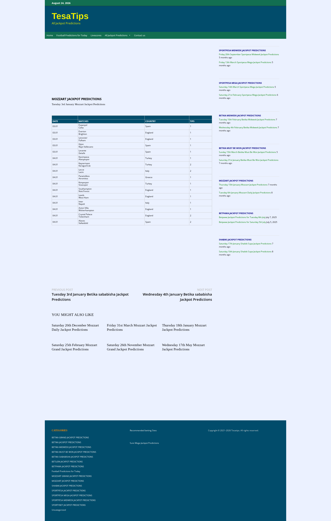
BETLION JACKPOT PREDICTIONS (67, 461)
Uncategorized (59, 509)
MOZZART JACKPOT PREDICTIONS (77, 99)
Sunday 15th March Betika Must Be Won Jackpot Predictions (247, 152)
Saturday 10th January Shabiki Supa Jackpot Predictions (245, 251)
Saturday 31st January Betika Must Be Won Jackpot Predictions (248, 160)
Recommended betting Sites (143, 430)
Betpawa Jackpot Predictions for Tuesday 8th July (242, 217)
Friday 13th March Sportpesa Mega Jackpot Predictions (245, 62)
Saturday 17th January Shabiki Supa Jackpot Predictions (245, 243)
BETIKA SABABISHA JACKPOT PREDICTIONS (72, 456)
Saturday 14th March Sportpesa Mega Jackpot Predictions (246, 86)
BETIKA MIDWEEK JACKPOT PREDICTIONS (240, 115)
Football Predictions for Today (71, 35)
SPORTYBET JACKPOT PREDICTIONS (69, 505)
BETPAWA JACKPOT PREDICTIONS (236, 213)
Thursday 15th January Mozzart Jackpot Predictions (243, 184)
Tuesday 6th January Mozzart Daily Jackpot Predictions (245, 192)
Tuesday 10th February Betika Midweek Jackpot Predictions (247, 119)
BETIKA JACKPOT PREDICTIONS (66, 442)
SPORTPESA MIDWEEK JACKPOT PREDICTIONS (242, 50)
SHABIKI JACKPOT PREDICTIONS (235, 239)
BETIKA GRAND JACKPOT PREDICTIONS (70, 437)
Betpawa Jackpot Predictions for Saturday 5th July (242, 222)
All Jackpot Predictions (116, 35)
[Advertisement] (132, 71)
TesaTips (70, 16)
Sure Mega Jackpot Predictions (144, 443)
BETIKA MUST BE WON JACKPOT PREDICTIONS (242, 148)
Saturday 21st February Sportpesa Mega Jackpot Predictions (247, 94)
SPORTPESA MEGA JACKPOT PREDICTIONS (240, 83)
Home (50, 35)
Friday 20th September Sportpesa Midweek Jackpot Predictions (249, 54)
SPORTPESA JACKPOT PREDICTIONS (69, 490)
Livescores (96, 35)
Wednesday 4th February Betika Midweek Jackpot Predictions (248, 127)
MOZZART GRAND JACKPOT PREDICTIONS (72, 476)
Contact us (139, 35)
